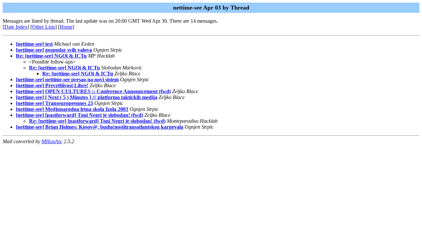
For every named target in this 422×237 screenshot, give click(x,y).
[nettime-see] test (34, 44)
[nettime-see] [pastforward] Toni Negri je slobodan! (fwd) (79, 115)
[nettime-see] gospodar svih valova (54, 50)
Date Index (15, 27)
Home (66, 27)
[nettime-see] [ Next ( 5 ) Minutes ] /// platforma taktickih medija (86, 97)
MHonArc (52, 141)
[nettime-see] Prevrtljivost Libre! (52, 85)
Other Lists (43, 27)
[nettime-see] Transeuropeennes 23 (54, 103)
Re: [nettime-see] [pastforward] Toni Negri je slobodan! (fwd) (97, 121)
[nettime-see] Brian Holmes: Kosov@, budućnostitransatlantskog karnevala (99, 127)
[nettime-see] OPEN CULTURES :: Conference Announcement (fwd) (93, 91)
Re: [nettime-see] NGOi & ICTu (51, 56)
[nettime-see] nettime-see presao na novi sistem (67, 79)
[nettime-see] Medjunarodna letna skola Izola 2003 (72, 109)
